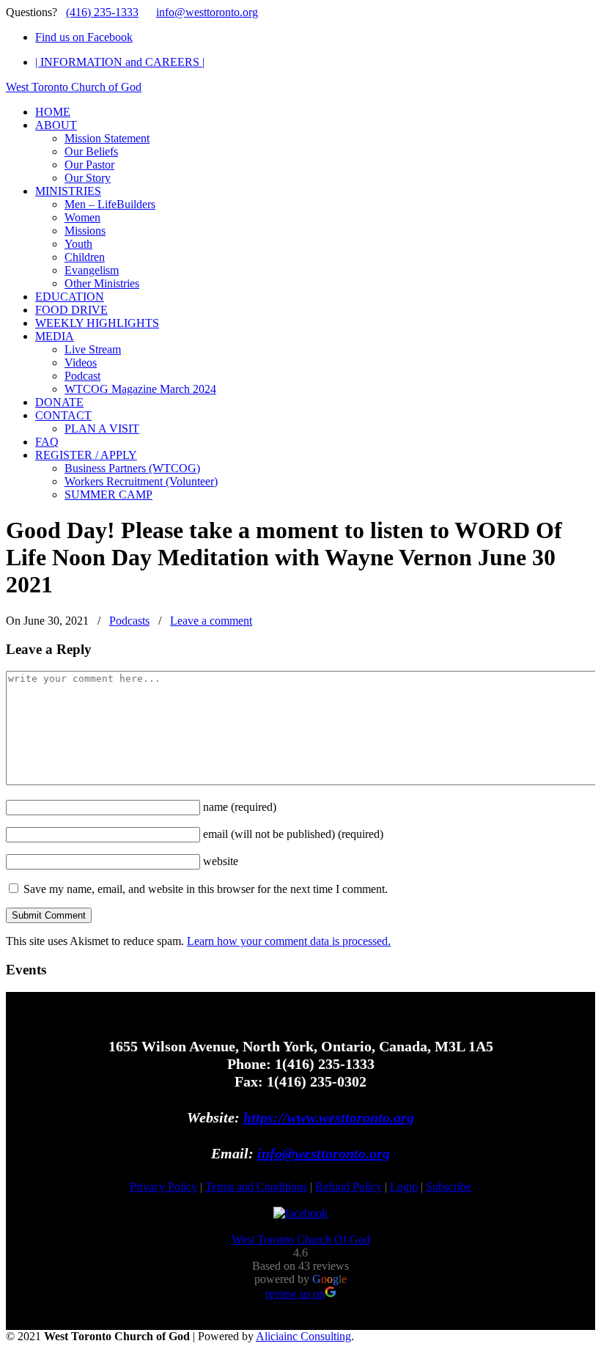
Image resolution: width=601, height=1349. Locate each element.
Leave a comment (211, 620)
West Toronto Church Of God (301, 1239)
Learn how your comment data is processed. (289, 941)
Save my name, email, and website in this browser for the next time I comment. (205, 889)
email (293, 834)
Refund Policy (348, 1186)
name (239, 807)
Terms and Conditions (256, 1186)
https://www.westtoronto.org (328, 1117)
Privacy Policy (163, 1186)
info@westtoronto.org (207, 12)
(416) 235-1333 (102, 12)
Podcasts (129, 620)
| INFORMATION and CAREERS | (119, 62)
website (220, 861)
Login (404, 1186)
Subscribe (448, 1186)
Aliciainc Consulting (303, 1336)
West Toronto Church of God (73, 87)
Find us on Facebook (84, 37)
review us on (295, 1293)
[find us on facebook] (300, 1213)
